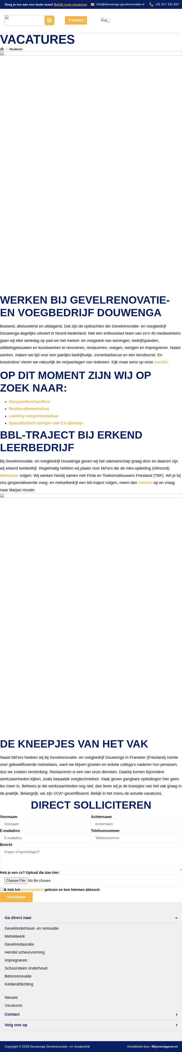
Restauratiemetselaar (29, 408)
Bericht (6, 845)
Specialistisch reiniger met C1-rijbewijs (46, 423)
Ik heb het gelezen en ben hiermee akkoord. (52, 890)
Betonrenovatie (18, 976)
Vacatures (13, 1005)
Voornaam (8, 817)
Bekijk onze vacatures (70, 4)
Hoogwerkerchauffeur (29, 401)
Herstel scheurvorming (25, 952)
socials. (161, 362)
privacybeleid (32, 890)
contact (145, 482)
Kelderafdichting (19, 984)
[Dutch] (105, 20)
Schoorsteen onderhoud (26, 968)
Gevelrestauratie (19, 944)
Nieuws (11, 997)
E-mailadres (10, 831)
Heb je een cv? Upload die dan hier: (30, 872)
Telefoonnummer (105, 831)
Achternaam (101, 817)
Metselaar (9, 475)
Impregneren (16, 960)
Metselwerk (15, 936)
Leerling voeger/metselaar (33, 416)
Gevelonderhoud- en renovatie (32, 928)
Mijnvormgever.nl (165, 1046)
